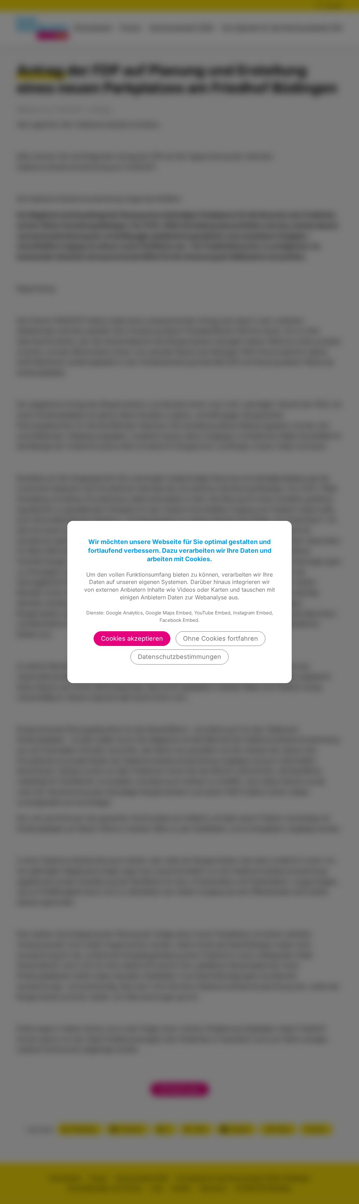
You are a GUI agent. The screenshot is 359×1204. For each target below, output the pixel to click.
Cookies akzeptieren (132, 638)
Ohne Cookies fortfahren (220, 638)
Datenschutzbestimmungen (179, 656)
